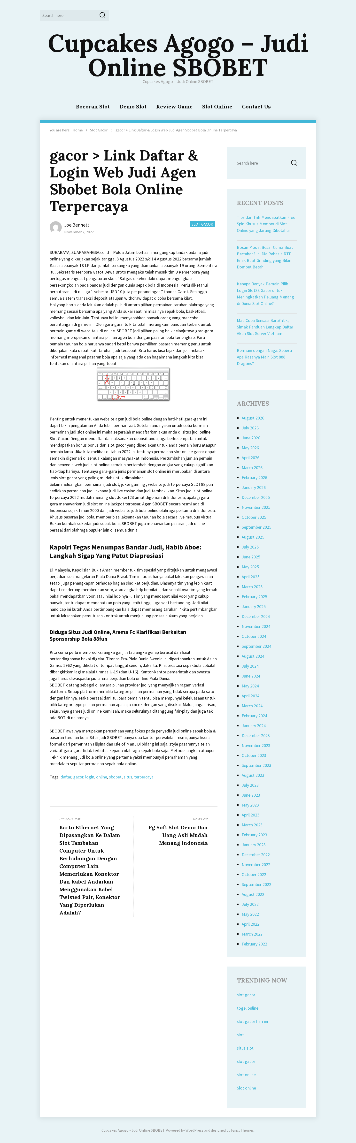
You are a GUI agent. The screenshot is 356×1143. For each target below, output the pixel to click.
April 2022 (250, 924)
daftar (66, 777)
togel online (247, 1008)
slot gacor (246, 995)
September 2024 (256, 646)
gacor (78, 777)
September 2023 (256, 765)
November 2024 (256, 626)
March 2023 (252, 825)
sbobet (115, 777)
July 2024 (250, 666)
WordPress (194, 1130)
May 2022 (250, 914)
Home (78, 130)
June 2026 (251, 438)
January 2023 (254, 844)
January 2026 (254, 487)
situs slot (245, 1048)
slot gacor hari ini (252, 1021)
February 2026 (254, 477)
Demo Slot (133, 106)
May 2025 (250, 567)
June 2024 (251, 676)
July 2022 (250, 904)
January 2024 (254, 725)
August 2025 (253, 537)
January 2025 (254, 606)
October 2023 (254, 755)
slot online (246, 1074)
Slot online (246, 1088)
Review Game (174, 106)
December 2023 (256, 735)
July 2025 (250, 547)
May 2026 (250, 447)
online (101, 777)
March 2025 (252, 586)
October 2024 (254, 636)
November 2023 (256, 745)
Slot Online (217, 106)
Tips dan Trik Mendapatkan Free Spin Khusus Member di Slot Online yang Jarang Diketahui (266, 223)
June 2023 (251, 795)
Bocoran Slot (93, 106)
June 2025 (251, 557)
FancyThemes (242, 1130)
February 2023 (254, 835)
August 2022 (253, 894)
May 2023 (250, 805)
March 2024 (252, 706)
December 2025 (256, 497)
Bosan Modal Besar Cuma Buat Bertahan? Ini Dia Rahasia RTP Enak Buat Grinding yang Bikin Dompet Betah (265, 257)
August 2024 (253, 656)
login (89, 777)
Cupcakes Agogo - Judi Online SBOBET (133, 1130)
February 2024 (254, 715)
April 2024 (250, 696)
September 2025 (256, 527)
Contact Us (256, 106)
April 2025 (250, 576)
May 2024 (250, 686)
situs (128, 777)
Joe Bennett (76, 225)
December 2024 (256, 616)
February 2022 (254, 944)
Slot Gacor (99, 130)
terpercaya (144, 777)
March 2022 (252, 934)
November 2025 (256, 507)
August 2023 (253, 775)
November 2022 (256, 864)
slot (240, 1034)
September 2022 (256, 884)
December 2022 (256, 854)
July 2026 (250, 428)
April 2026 (250, 457)
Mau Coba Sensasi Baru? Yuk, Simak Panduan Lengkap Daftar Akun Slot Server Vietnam (265, 327)
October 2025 (254, 517)
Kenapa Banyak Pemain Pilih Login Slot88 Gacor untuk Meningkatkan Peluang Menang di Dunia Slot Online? (265, 293)
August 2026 (253, 418)
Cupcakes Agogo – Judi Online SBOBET (178, 55)
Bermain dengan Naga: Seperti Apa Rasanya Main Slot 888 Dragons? (264, 357)
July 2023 (250, 785)
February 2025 (254, 596)
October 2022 (254, 874)
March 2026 (252, 467)
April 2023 (250, 815)
